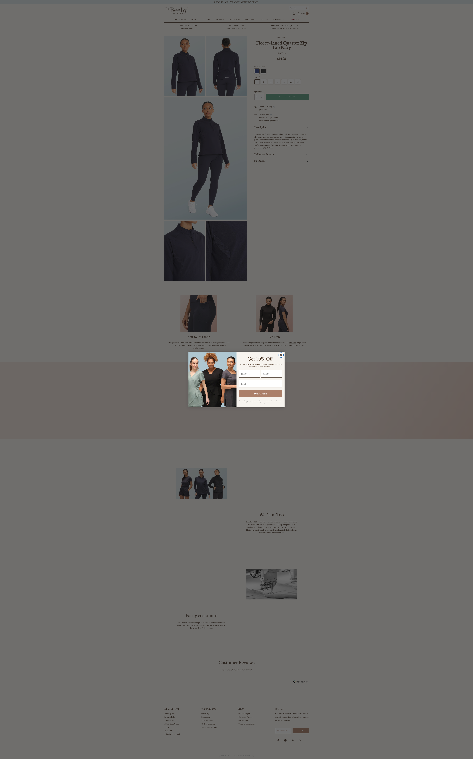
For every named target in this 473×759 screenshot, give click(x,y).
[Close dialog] (281, 355)
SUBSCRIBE (260, 393)
